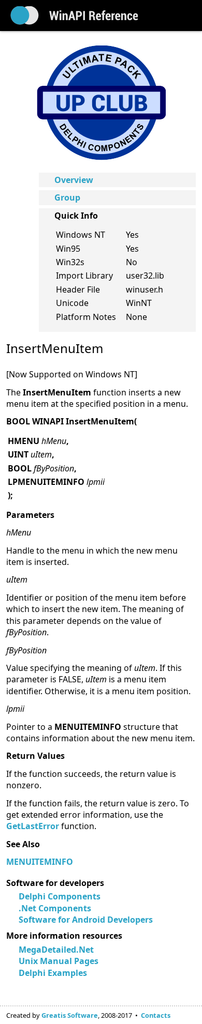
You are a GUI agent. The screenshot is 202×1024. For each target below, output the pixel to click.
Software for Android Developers (86, 919)
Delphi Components (59, 896)
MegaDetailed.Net (56, 949)
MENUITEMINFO (39, 861)
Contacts (155, 1015)
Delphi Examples (53, 973)
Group (67, 197)
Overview (73, 180)
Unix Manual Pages (58, 961)
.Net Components (55, 908)
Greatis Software (69, 1015)
